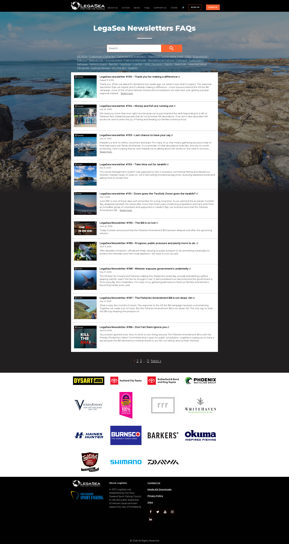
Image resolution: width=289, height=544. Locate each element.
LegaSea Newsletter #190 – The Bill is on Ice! (128, 222)
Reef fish (180, 64)
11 (148, 361)
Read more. (127, 93)
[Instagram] (172, 512)
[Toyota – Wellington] (163, 381)
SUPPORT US (160, 8)
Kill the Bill (119, 67)
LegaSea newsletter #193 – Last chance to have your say (135, 135)
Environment (114, 60)
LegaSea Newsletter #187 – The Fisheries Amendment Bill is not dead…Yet (146, 297)
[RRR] (163, 406)
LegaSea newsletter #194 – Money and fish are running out (136, 106)
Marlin (169, 64)
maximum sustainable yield (165, 56)
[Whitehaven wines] (200, 406)
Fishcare (181, 60)
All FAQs (82, 56)
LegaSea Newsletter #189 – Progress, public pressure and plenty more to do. (148, 243)
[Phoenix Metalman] (200, 381)
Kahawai (82, 64)
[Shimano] (126, 462)
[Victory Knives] (88, 406)
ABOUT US (112, 8)
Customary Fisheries (102, 56)
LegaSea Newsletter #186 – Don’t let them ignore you (133, 327)
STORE (174, 8)
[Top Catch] (88, 462)
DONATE (212, 7)
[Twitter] (158, 512)
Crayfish (138, 64)
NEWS (137, 8)
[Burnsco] (126, 436)
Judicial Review (100, 67)
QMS (188, 56)
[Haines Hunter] (88, 436)
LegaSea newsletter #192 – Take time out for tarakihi (133, 164)
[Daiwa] (163, 462)
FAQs (146, 8)
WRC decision (153, 64)
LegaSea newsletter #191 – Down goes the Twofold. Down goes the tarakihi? (148, 193)
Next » (156, 361)
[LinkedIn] (151, 519)
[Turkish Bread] (126, 406)
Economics (200, 56)
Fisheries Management (131, 56)
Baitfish (113, 64)
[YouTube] (165, 512)
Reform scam (98, 64)
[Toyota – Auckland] (126, 381)
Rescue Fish (96, 60)
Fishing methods (135, 60)
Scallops (125, 64)
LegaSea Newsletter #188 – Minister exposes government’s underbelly (144, 268)
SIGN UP (195, 7)
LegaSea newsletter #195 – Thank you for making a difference (139, 76)
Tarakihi (133, 67)
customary (196, 60)
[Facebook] (151, 512)
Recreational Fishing (161, 60)
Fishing (82, 60)
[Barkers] (163, 436)
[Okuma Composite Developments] (200, 436)
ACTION (126, 8)
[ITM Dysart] (88, 381)
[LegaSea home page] (88, 6)
